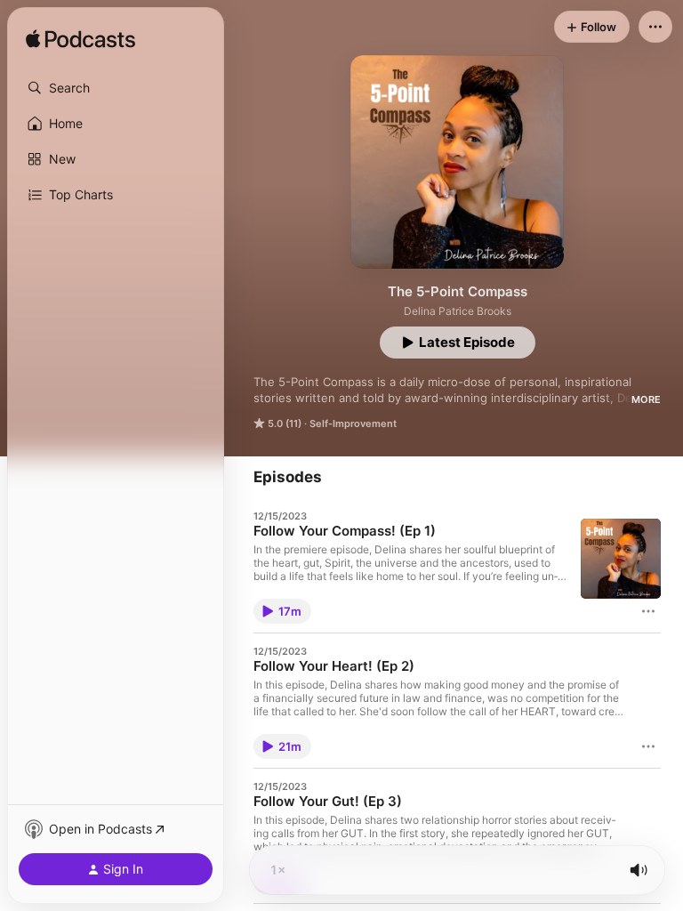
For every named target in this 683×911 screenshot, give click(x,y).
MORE (646, 399)
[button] (116, 88)
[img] (80, 40)
